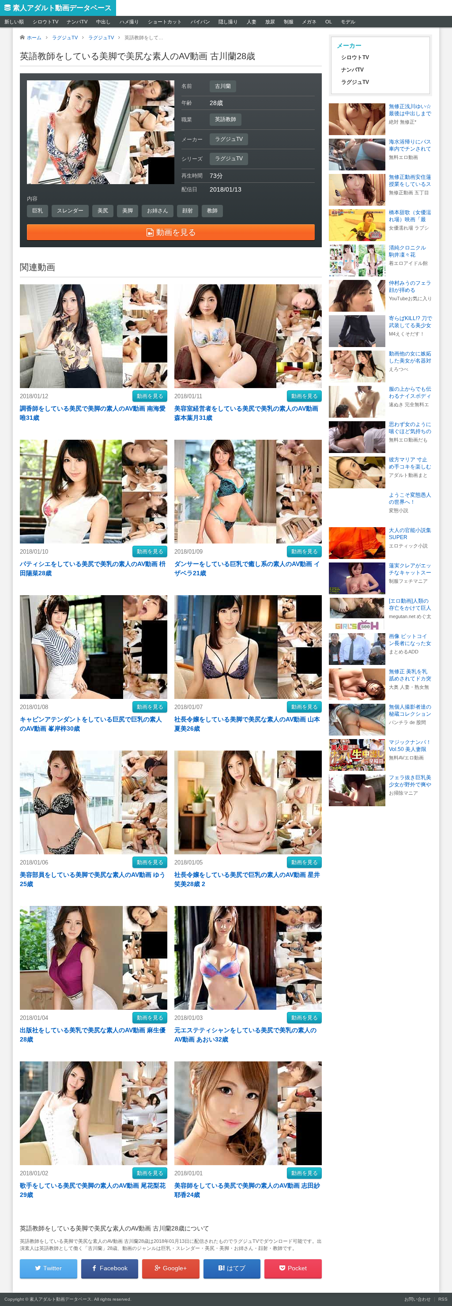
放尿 (270, 21)
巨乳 (37, 211)
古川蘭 (223, 86)
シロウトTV (45, 21)
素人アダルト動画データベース (62, 7)
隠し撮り (228, 21)
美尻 (103, 211)
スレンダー (70, 211)
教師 (212, 211)
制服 (289, 21)
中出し (103, 21)
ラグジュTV (229, 139)
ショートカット (165, 21)
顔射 (187, 211)
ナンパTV (77, 21)
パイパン (200, 21)
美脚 (127, 211)
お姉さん (157, 211)
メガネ (309, 21)
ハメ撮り (129, 21)
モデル (348, 21)
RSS (443, 1299)
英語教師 (225, 119)
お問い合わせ (417, 1299)
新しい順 (14, 21)
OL (328, 21)
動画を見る (150, 396)
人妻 (251, 21)
